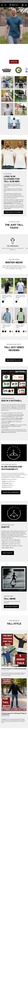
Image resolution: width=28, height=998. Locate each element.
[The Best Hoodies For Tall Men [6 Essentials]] (14, 650)
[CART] (25, 5)
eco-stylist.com (10, 416)
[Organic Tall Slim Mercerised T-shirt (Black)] (7, 286)
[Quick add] (3, 291)
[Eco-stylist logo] (18, 70)
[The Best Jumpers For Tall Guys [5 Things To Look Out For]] (14, 694)
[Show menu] (2, 5)
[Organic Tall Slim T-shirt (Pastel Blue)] (7, 315)
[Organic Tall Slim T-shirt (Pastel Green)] (21, 315)
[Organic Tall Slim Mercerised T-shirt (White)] (21, 286)
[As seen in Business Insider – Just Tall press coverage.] (6, 70)
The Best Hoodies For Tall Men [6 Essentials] (13, 668)
